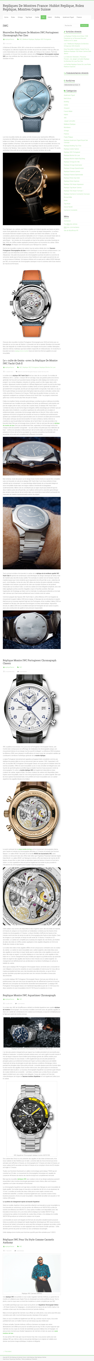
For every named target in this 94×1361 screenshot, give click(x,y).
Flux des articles (70, 224)
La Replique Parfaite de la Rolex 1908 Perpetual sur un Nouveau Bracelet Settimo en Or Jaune (76, 38)
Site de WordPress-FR (71, 230)
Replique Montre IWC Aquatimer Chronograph (29, 995)
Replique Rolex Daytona (71, 181)
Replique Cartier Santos (71, 149)
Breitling (57, 17)
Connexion (67, 221)
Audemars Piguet (68, 17)
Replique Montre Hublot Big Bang (74, 158)
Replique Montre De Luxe (47, 367)
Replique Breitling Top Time (72, 146)
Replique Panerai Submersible (73, 175)
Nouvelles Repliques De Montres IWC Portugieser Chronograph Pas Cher (31, 34)
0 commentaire (23, 671)
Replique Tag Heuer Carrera (72, 187)
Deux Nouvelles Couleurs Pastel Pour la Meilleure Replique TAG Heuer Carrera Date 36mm (77, 51)
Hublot (50, 17)
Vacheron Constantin (70, 210)
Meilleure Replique (28, 39)
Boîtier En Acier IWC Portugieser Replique (27, 371)
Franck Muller (68, 111)
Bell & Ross (67, 98)
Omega (20, 17)
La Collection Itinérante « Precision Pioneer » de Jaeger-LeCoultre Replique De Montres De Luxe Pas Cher (76, 59)
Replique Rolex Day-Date (72, 178)
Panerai (79, 17)
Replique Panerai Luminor (72, 171)
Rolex (13, 17)
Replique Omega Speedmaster (74, 168)
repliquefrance (9, 39)
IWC (43, 17)
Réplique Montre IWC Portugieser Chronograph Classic (29, 662)
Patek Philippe (68, 137)
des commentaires (71, 227)
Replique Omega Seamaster (73, 165)
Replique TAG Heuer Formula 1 (73, 191)
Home (6, 17)
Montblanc (67, 127)
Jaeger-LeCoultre (69, 121)
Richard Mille (68, 197)
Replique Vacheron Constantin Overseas (77, 194)
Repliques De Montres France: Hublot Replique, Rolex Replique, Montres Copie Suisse (43, 7)
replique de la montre (21, 351)
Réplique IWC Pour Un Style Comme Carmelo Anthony (28, 1241)
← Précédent (7, 1351)
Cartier (37, 17)
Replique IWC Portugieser (43, 39)
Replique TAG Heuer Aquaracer (74, 184)
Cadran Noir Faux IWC (43, 371)
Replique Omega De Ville (72, 162)
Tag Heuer (29, 17)
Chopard (66, 108)
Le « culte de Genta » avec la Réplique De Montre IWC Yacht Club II (30, 362)
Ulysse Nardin (68, 207)
